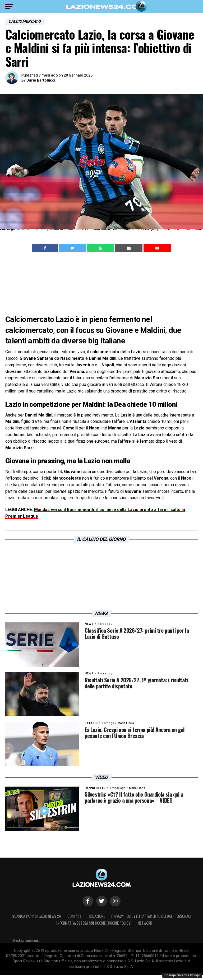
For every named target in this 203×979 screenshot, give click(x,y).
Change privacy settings (182, 975)
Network (145, 923)
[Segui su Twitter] (101, 901)
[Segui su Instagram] (115, 901)
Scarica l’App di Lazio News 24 (36, 916)
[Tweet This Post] (73, 248)
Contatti (74, 916)
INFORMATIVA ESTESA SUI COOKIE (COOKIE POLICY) (93, 923)
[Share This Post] (101, 248)
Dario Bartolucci (40, 80)
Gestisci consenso (26, 940)
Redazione (97, 916)
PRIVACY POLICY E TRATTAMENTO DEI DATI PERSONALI (151, 916)
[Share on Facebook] (45, 248)
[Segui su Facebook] (87, 901)
